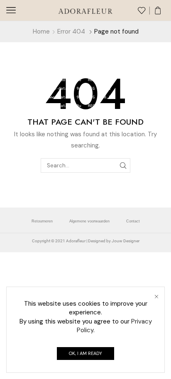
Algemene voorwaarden (89, 221)
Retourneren (42, 221)
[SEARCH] (123, 165)
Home (41, 31)
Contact (133, 221)
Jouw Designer (125, 241)
